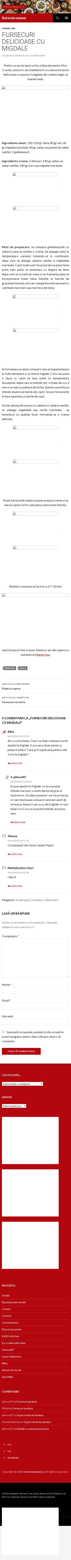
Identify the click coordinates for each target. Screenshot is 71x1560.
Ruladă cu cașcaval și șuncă (32, 1428)
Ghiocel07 (8, 1349)
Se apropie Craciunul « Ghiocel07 (37, 900)
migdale (10, 668)
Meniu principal (66, 17)
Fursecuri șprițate (26, 1401)
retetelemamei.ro (34, 1471)
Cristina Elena (10, 1322)
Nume (7, 984)
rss (9, 1444)
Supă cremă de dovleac (30, 1415)
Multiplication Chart (21, 868)
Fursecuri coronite (15, 700)
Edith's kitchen (10, 1336)
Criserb (6, 1309)
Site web (7, 1016)
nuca (23, 668)
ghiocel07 (22, 55)
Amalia (6, 1295)
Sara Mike (7, 1376)
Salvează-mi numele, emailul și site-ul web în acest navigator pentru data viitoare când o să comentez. (33, 1036)
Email (6, 1000)
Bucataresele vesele (14, 1302)
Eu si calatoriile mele (14, 1342)
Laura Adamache (11, 1356)
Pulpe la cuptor (16, 686)
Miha (5, 1363)
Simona (12, 836)
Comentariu (10, 936)
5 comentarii (37, 55)
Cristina (6, 1315)
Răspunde (17, 763)
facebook (13, 1457)
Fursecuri (8, 28)
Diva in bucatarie (11, 1329)
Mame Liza (42, 654)
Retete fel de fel (11, 1370)
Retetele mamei (14, 18)
